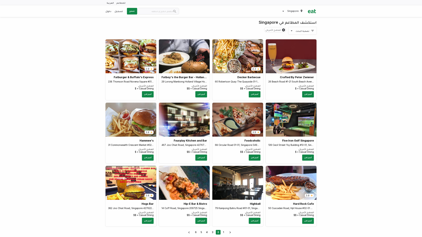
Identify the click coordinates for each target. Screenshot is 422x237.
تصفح (132, 11)
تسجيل (119, 11)
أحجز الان (308, 94)
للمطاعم (120, 2)
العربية (110, 2)
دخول (108, 11)
